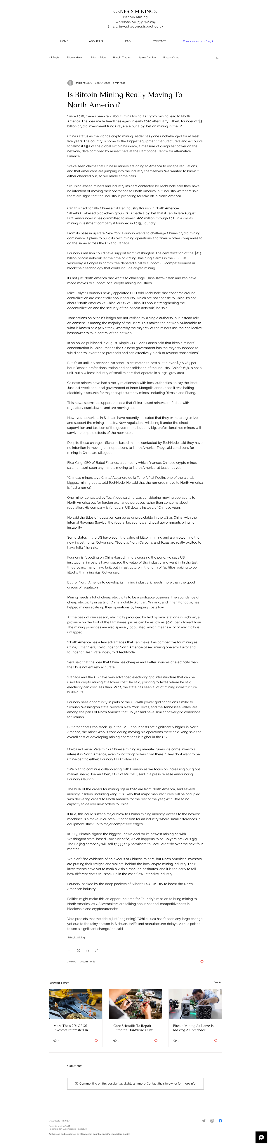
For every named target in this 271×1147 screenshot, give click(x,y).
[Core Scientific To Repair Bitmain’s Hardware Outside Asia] (135, 1004)
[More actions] (201, 83)
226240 (83, 1129)
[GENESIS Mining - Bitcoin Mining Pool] (203, 1121)
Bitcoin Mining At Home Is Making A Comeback (193, 1028)
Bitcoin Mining (135, 17)
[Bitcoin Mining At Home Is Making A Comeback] (195, 1004)
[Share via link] (96, 950)
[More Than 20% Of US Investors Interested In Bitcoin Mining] (75, 1004)
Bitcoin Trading (122, 57)
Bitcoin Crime (171, 57)
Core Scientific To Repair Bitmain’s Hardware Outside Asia (135, 1028)
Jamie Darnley (147, 57)
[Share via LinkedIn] (87, 950)
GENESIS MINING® (135, 11)
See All (218, 982)
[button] (217, 57)
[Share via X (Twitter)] (78, 950)
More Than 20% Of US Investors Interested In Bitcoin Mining (70, 1028)
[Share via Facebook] (69, 950)
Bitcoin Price (98, 57)
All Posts (54, 57)
